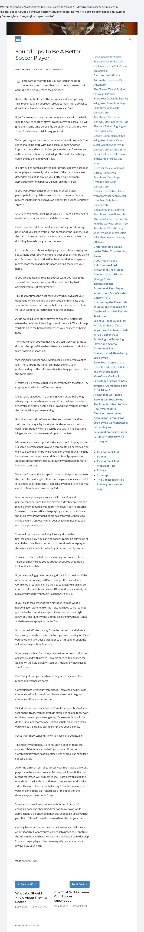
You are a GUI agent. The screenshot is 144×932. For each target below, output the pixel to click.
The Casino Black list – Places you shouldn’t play (111, 484)
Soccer (38, 69)
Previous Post (29, 884)
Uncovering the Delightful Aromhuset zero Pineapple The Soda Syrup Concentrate (110, 214)
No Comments (54, 69)
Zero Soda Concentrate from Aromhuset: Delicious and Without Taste (111, 367)
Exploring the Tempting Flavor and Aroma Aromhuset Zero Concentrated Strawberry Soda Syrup (110, 348)
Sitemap (102, 475)
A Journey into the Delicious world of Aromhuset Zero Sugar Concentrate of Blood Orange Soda (108, 270)
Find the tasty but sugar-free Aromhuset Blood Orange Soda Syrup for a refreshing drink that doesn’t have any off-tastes (110, 233)
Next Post (78, 884)
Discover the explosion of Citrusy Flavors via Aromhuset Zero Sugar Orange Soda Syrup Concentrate (108, 177)
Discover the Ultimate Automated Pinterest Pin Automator (108, 80)
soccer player (30, 861)
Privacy (102, 470)
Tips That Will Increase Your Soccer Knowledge (71, 896)
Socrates (34, 925)
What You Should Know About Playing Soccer (31, 898)
